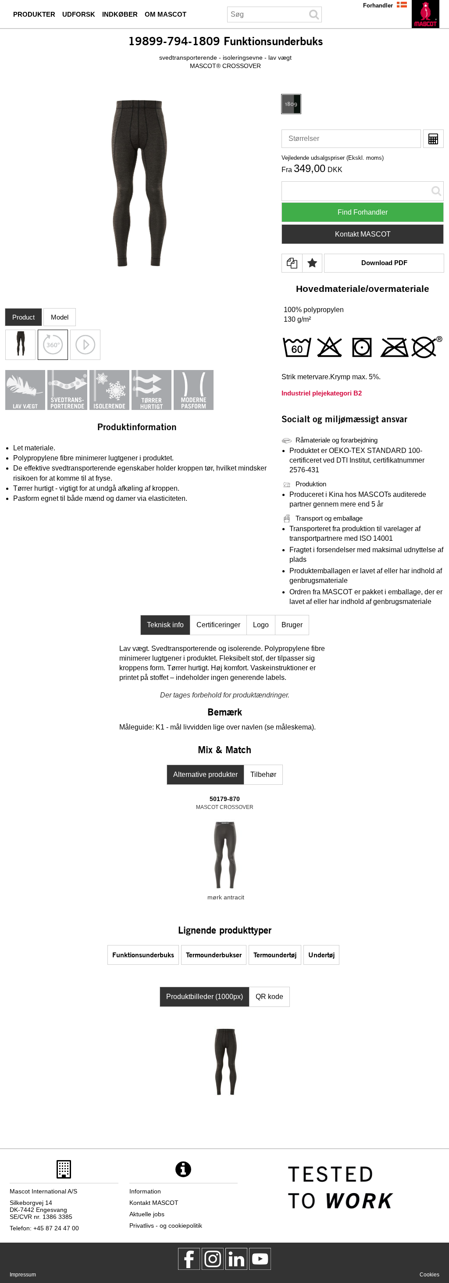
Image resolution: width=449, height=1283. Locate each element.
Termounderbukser (214, 954)
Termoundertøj (274, 954)
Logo (261, 625)
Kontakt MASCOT (363, 234)
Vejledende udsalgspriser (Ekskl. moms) (333, 158)
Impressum (23, 1275)
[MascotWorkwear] (189, 1259)
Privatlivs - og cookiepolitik (165, 1225)
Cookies (429, 1275)
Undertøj (321, 954)
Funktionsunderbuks (143, 954)
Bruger (292, 625)
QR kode (269, 996)
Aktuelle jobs (146, 1214)
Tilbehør (263, 774)
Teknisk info (165, 625)
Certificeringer (218, 625)
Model (59, 317)
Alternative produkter (205, 774)
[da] (425, 14)
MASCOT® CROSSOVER (225, 65)
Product (23, 317)
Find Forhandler (363, 212)
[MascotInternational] (260, 1259)
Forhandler (378, 5)
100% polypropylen (314, 309)
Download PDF (384, 262)
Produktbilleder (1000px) (204, 996)
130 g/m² (297, 319)
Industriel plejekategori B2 (322, 393)
